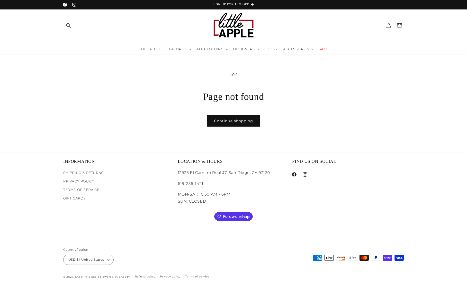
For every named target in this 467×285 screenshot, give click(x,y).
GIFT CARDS (74, 198)
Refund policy (145, 276)
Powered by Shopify (115, 276)
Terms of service (197, 276)
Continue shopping (233, 121)
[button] (68, 25)
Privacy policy (170, 276)
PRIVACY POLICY (78, 181)
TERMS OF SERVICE (81, 189)
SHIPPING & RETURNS (83, 172)
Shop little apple (87, 276)
